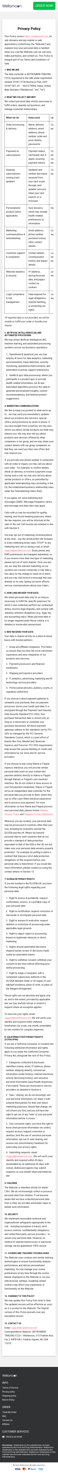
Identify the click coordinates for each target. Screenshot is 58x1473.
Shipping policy (9, 1396)
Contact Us (7, 1420)
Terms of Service (10, 1387)
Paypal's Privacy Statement (38, 814)
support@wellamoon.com (17, 550)
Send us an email (14, 1436)
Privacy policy (8, 1392)
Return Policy (8, 1400)
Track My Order (9, 1412)
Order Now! (44, 5)
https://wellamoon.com (36, 36)
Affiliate (6, 1424)
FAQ (4, 1416)
